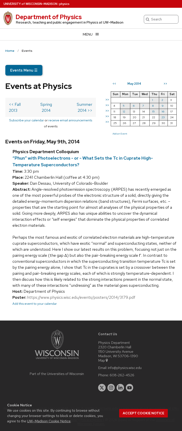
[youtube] (129, 387)
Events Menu (24, 70)
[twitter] (102, 387)
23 (163, 117)
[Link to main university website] (57, 359)
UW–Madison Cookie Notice (49, 421)
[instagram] (111, 387)
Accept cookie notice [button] (143, 413)
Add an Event (120, 133)
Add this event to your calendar (34, 303)
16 (163, 111)
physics (64, 4)
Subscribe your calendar (26, 120)
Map (101, 360)
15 (153, 111)
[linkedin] (120, 387)
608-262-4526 (122, 375)
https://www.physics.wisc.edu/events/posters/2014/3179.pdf (81, 297)
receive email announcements (70, 120)
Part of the (57, 374)
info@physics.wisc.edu (125, 368)
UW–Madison (30, 4)
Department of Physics (49, 17)
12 (124, 111)
